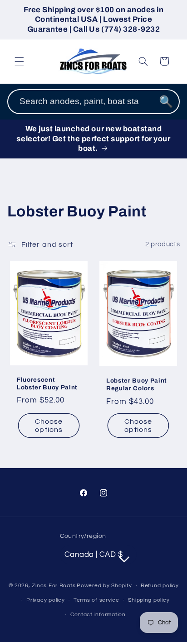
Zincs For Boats (53, 585)
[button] (19, 61)
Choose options (49, 426)
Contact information (98, 614)
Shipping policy (148, 600)
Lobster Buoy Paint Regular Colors (136, 385)
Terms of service (96, 600)
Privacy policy (45, 600)
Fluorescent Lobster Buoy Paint (47, 383)
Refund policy (160, 585)
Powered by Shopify (104, 585)
